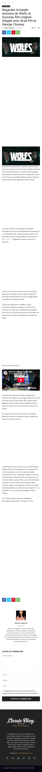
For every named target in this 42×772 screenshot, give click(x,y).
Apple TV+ (8, 239)
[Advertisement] (21, 80)
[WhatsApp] (18, 32)
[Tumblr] (29, 758)
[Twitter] (9, 32)
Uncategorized (12, 2)
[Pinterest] (13, 32)
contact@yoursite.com (25, 753)
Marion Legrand (9, 28)
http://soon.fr (21, 626)
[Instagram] (13, 758)
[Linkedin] (18, 758)
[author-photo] (21, 620)
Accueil (4, 2)
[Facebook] (4, 32)
